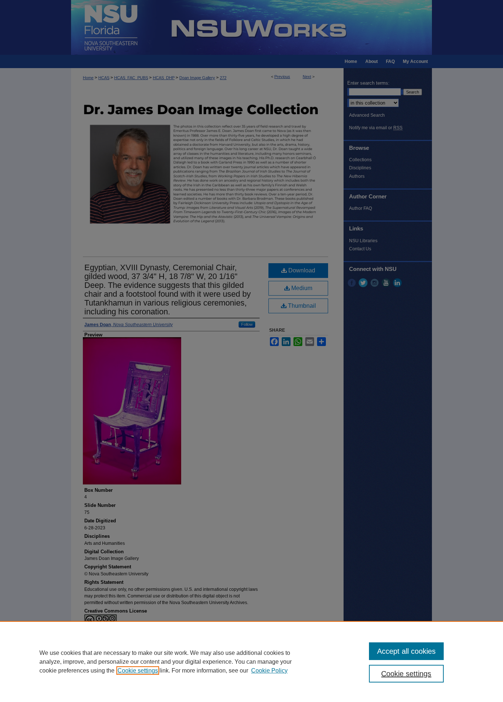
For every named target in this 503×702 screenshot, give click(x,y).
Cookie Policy (269, 670)
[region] (251, 661)
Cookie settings (137, 670)
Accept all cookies (406, 651)
